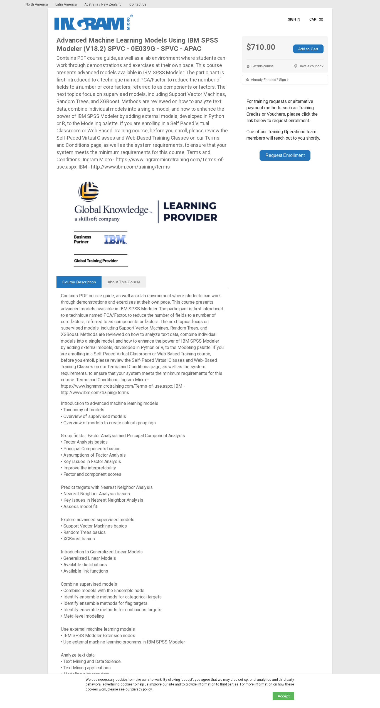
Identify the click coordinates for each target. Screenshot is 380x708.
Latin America (66, 4)
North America (37, 4)
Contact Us (138, 4)
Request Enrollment (285, 155)
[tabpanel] (142, 487)
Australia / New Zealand (103, 4)
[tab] (79, 282)
